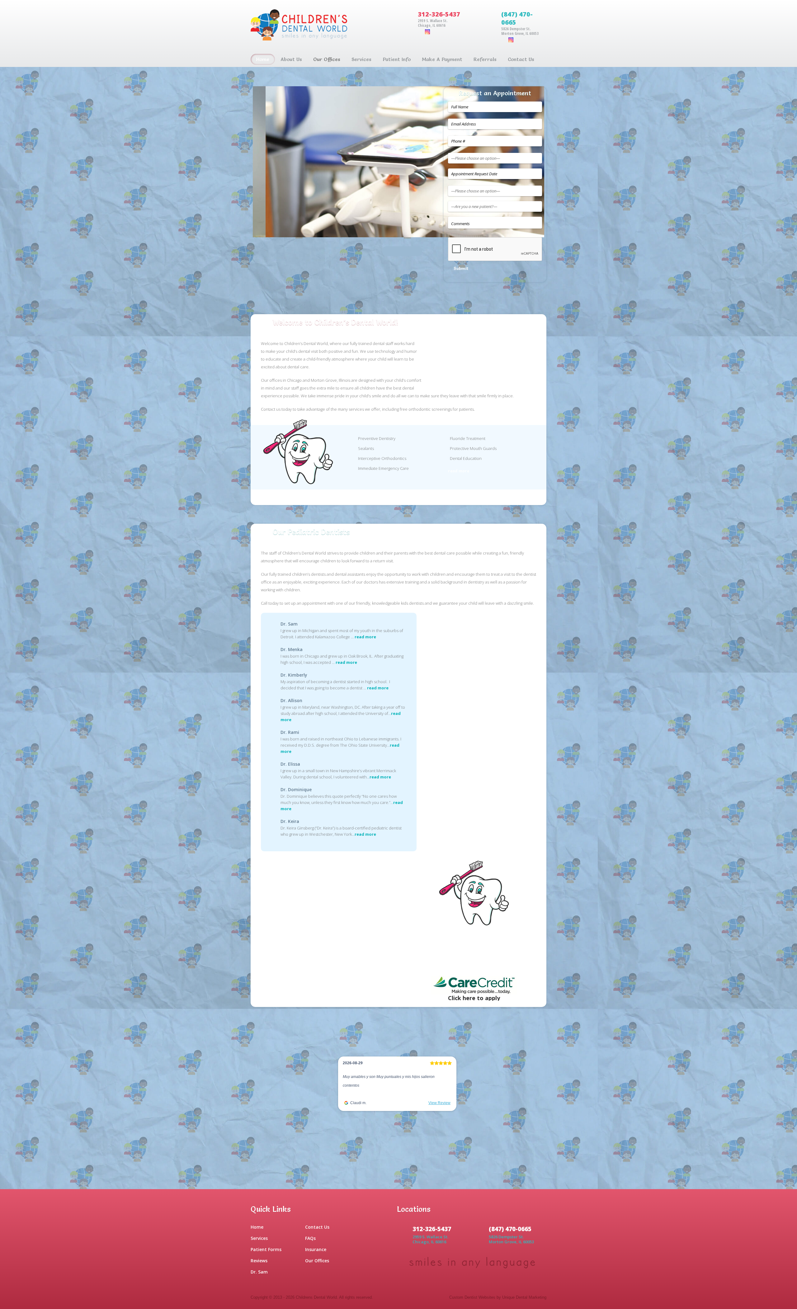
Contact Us (521, 59)
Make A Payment (442, 59)
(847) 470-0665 (517, 18)
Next (553, 161)
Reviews (259, 1261)
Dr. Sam (259, 1272)
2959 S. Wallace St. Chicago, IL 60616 (432, 23)
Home (262, 59)
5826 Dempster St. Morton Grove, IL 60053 (520, 31)
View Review (439, 1111)
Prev (243, 161)
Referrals (485, 59)
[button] (344, 1089)
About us (291, 59)
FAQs (310, 1238)
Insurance (315, 1249)
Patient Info (397, 59)
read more (458, 470)
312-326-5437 (439, 14)
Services (361, 59)
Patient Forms (266, 1249)
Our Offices (317, 1261)
